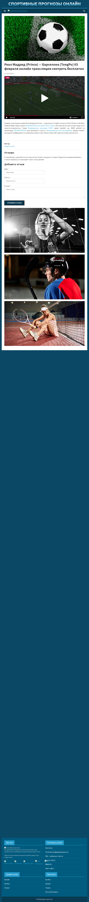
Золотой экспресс (51, 892)
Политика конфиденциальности (56, 852)
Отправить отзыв (14, 203)
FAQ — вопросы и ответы (54, 856)
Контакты (48, 848)
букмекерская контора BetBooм (59, 130)
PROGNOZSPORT (20, 130)
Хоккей (6, 880)
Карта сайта (49, 868)
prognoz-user (9, 146)
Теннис (6, 888)
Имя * (6, 169)
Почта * (7, 177)
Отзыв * (7, 186)
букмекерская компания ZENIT (40, 128)
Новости (48, 864)
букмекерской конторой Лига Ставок (40, 125)
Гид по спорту (50, 860)
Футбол (7, 884)
